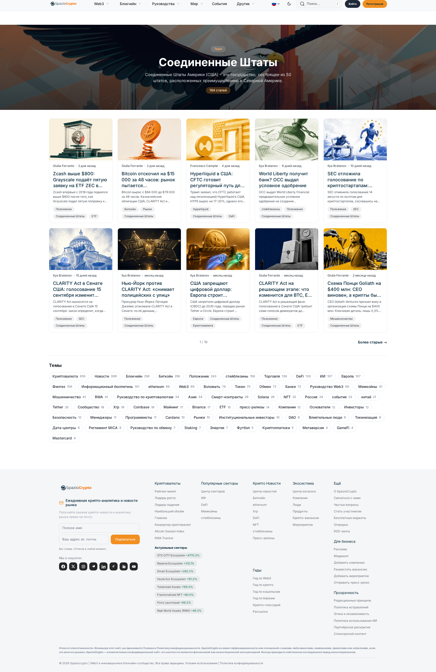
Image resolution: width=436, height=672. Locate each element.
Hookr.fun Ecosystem (177, 579)
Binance (199, 407)
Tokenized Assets (175, 587)
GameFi (343, 428)
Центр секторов (213, 491)
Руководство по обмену (151, 428)
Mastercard (62, 438)
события (339, 397)
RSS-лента (342, 531)
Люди (297, 505)
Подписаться (125, 539)
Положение (64, 209)
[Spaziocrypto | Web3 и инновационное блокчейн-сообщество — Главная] (99, 487)
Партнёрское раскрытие (352, 627)
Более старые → (372, 342)
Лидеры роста (165, 498)
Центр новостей (265, 491)
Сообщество (88, 407)
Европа (198, 318)
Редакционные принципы (352, 600)
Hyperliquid (200, 209)
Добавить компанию (349, 562)
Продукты (300, 511)
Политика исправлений (351, 607)
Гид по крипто (263, 585)
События (219, 4)
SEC (356, 209)
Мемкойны (367, 387)
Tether (57, 407)
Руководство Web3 (326, 387)
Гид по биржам (264, 598)
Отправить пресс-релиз (351, 582)
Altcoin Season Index (169, 531)
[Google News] (124, 566)
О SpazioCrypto (345, 491)
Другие (243, 4)
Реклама (340, 549)
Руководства (163, 4)
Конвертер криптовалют (173, 525)
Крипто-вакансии (306, 518)
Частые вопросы (346, 505)
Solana (263, 397)
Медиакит (341, 556)
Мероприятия (303, 525)
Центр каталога (304, 491)
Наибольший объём (169, 511)
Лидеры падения (167, 505)
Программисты (138, 417)
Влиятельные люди (325, 417)
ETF (94, 216)
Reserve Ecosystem (175, 563)
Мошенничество (341, 318)
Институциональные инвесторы (247, 417)
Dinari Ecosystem (175, 571)
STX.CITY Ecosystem (178, 555)
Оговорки (341, 525)
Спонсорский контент (350, 634)
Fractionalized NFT (175, 594)
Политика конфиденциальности (241, 663)
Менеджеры (101, 417)
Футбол (243, 428)
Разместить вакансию (350, 569)
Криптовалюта (203, 325)
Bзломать (212, 387)
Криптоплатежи (276, 428)
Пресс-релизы (264, 538)
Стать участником (347, 511)
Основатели (320, 407)
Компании (287, 407)
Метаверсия (313, 428)
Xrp (116, 407)
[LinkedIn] (103, 566)
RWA (99, 397)
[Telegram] (93, 566)
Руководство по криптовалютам (145, 397)
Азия (192, 397)
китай (366, 397)
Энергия (217, 428)
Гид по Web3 (262, 578)
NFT (287, 397)
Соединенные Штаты (70, 216)
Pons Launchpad (174, 602)
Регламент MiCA (103, 428)
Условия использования (201, 663)
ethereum (156, 387)
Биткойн (130, 209)
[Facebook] (63, 566)
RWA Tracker (164, 538)
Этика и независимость (351, 614)
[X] (73, 566)
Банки (290, 387)
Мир (194, 4)
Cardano (173, 417)
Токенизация (366, 417)
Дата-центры (64, 428)
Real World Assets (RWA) (179, 610)
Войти (353, 3)
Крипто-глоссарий (266, 605)
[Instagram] (83, 566)
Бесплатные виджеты (350, 518)
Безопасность (64, 417)
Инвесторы (354, 407)
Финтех (58, 387)
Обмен (265, 387)
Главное (161, 518)
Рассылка (260, 611)
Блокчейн (128, 4)
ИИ (322, 376)
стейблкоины (271, 209)
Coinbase (141, 407)
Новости (102, 376)
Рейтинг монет (165, 491)
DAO (292, 417)
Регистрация (374, 3)
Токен (240, 387)
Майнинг (171, 407)
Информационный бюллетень (107, 387)
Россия (311, 397)
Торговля (272, 376)
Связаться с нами (347, 498)
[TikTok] (114, 566)
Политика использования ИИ (355, 621)
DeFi (232, 216)
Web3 (99, 4)
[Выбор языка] (276, 4)
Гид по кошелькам (266, 591)
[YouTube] (134, 566)
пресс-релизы (252, 407)
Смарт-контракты (227, 397)
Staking (190, 428)
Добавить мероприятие (351, 576)
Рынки (147, 209)
